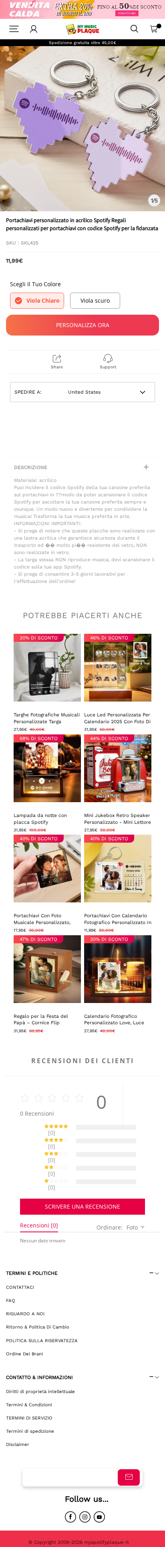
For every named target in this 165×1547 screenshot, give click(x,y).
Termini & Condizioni (29, 1376)
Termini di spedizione (30, 1403)
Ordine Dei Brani (24, 1326)
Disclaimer (17, 1416)
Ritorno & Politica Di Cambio (37, 1299)
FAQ (10, 1272)
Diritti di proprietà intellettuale (40, 1363)
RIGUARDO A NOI (25, 1285)
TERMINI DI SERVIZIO (29, 1390)
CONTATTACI (20, 1259)
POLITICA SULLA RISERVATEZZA (42, 1312)
